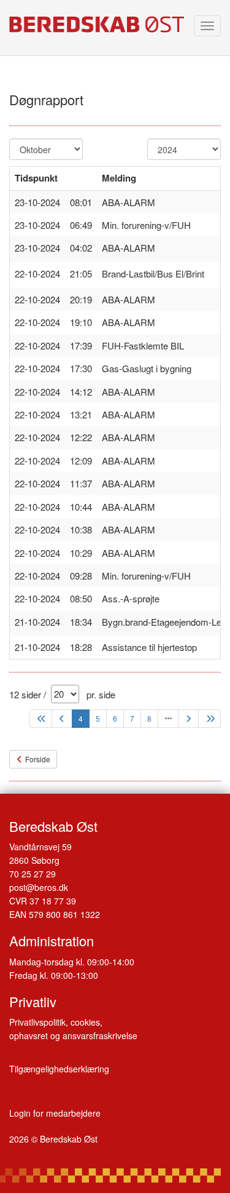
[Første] (40, 718)
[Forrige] (62, 718)
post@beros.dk (38, 887)
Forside (36, 759)
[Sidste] (209, 718)
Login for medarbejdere (55, 1113)
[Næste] (188, 718)
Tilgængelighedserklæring (59, 1069)
